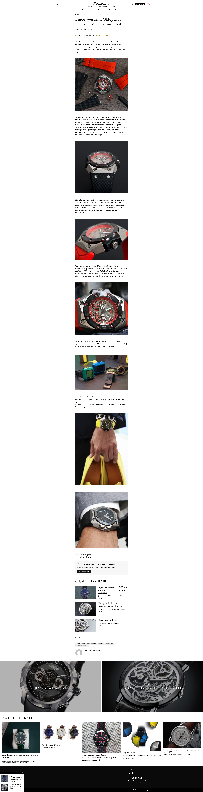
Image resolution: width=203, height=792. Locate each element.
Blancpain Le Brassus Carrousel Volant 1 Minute (111, 605)
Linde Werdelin (95, 44)
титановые (109, 644)
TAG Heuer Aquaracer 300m (94, 755)
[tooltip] (147, 4)
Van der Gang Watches (51, 745)
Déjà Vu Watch (129, 753)
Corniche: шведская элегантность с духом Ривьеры (20, 756)
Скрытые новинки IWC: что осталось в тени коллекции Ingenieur (113, 590)
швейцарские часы (82, 646)
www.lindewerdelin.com (83, 557)
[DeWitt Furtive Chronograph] (50, 686)
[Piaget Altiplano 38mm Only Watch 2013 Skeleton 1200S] (152, 686)
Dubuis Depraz (80, 644)
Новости (78, 14)
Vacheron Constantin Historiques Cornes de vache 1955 (181, 751)
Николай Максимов (92, 650)
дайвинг (101, 644)
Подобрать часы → (84, 571)
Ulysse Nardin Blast (107, 620)
